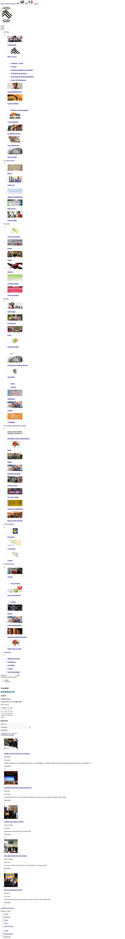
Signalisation (11, 399)
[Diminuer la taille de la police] (2, 692)
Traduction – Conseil (17, 63)
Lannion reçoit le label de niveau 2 (14, 821)
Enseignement (11, 323)
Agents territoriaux (13, 295)
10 (7, 735)
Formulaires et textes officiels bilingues (18, 438)
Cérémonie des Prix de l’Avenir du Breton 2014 (17, 787)
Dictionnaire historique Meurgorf (17, 637)
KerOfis (9, 613)
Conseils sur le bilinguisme (15, 509)
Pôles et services (12, 56)
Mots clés (3, 724)
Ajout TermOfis (15, 583)
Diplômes (10, 272)
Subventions (11, 377)
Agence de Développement (18, 80)
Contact (36, 3)
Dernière (11, 735)
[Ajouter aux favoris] (14, 692)
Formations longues (13, 283)
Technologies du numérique (19, 73)
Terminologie (11, 422)
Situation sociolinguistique (14, 197)
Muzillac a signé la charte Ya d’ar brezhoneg (17, 753)
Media (9, 450)
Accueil (6, 680)
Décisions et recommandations (19, 110)
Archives (13, 602)
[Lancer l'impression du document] (10, 692)
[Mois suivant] (8, 704)
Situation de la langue (13, 658)
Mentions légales (8, 926)
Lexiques (10, 668)
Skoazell (13, 387)
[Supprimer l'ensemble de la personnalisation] (8, 692)
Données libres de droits (14, 649)
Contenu (7, 3)
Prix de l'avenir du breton (14, 520)
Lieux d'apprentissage (13, 236)
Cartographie (11, 549)
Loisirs (9, 335)
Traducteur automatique (14, 625)
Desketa (9, 248)
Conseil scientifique (13, 103)
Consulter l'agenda (6, 699)
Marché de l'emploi (13, 347)
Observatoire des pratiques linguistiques (22, 76)
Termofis (10, 577)
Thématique (4, 727)
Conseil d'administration (14, 92)
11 (8, 735)
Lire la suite (7, 766)
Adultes (9, 260)
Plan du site (7, 917)
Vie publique (11, 665)
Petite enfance (11, 311)
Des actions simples (12, 497)
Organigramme (11, 45)
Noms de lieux (11, 208)
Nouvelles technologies (13, 473)
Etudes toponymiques (13, 672)
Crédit (5, 923)
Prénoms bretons (12, 485)
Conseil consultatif (12, 122)
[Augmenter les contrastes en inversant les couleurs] (6, 692)
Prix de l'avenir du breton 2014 (13, 890)
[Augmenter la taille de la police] (4, 692)
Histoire (9, 173)
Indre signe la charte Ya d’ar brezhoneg (15, 856)
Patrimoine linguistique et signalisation (22, 70)
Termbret (13, 66)
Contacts (10, 560)
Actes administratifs (13, 145)
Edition (9, 462)
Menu (2, 3)
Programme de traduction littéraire (17, 365)
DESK (13, 383)
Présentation (11, 537)
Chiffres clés (11, 185)
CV (12, 353)
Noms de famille (12, 220)
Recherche (13, 3)
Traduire (10, 410)
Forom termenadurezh (14, 595)
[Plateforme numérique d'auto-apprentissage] (14, 245)
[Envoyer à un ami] (12, 692)
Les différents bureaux (13, 133)
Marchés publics (12, 157)
